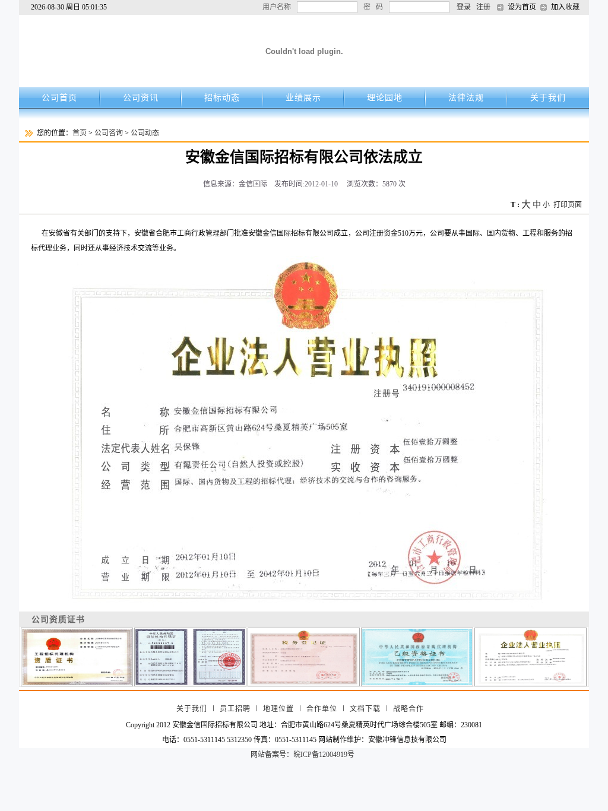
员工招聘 (235, 709)
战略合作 (408, 709)
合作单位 (321, 709)
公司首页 (59, 97)
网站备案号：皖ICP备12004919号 (302, 754)
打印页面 (567, 205)
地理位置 (278, 709)
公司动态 (145, 133)
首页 (79, 133)
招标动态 (222, 97)
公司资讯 (141, 97)
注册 (483, 7)
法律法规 (466, 97)
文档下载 (365, 709)
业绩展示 (303, 97)
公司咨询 (108, 133)
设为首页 (522, 7)
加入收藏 (565, 7)
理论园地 (385, 97)
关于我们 (548, 97)
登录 (464, 7)
